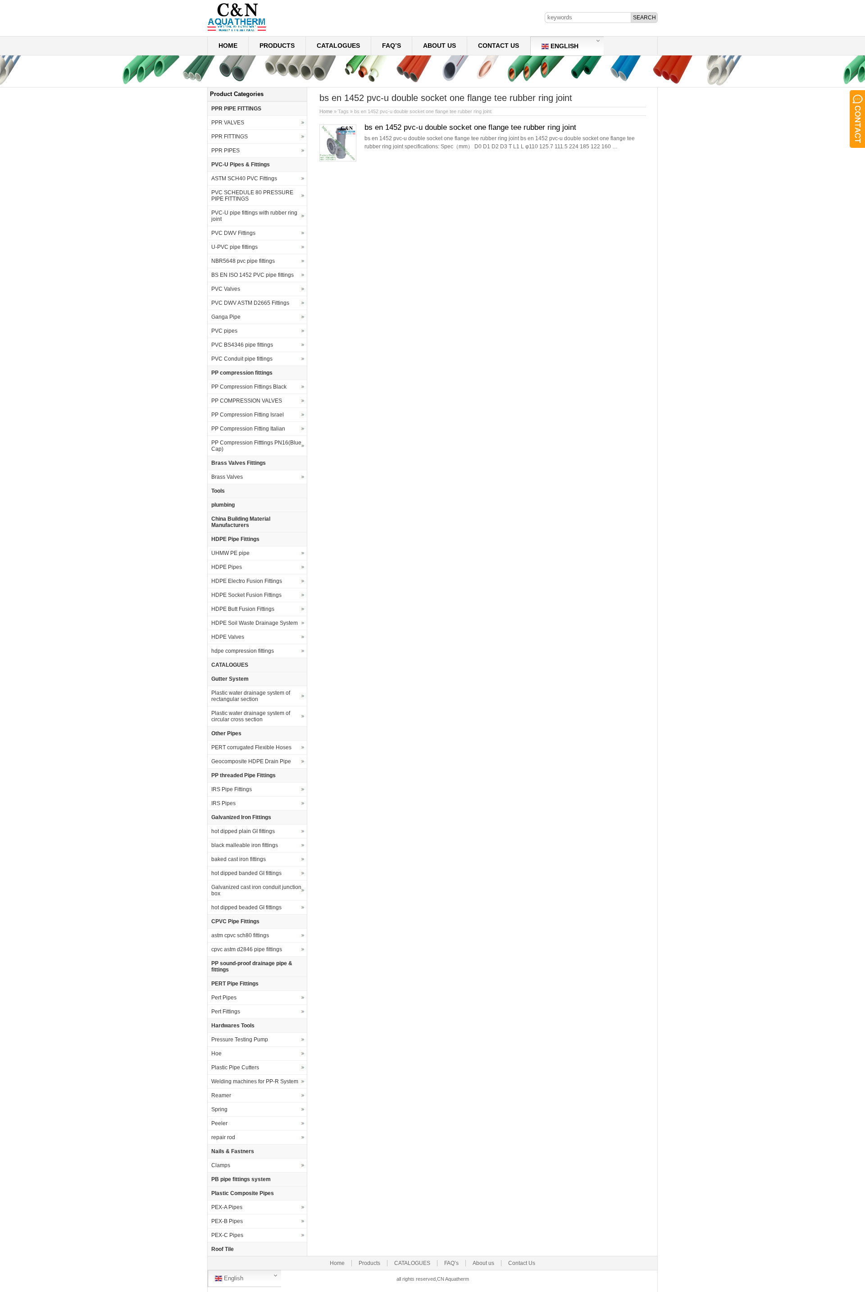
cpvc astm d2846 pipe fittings (246, 949)
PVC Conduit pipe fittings (242, 359)
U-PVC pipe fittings (234, 247)
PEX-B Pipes (227, 1221)
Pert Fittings (225, 1011)
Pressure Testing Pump (239, 1039)
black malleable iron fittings (244, 845)
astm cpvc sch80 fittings (240, 935)
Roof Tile (222, 1249)
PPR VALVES (227, 122)
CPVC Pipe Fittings (235, 921)
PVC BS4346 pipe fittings (242, 345)
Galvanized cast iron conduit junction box (256, 890)
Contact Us (498, 45)
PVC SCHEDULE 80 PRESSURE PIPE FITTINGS (252, 195)
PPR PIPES (225, 150)
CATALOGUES (338, 45)
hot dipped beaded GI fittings (246, 907)
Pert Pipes (224, 997)
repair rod (223, 1137)
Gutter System (230, 679)
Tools (218, 491)
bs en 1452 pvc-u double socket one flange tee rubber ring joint (470, 127)
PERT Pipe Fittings (235, 983)
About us (439, 45)
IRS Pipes (223, 803)
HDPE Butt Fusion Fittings (242, 609)
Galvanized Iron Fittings (241, 817)
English (563, 46)
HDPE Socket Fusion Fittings (246, 595)
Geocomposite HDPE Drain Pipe (251, 761)
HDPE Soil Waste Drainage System (254, 623)
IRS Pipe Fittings (231, 789)
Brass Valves (227, 477)
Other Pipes (226, 733)
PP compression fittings (242, 373)
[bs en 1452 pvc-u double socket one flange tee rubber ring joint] (337, 159)
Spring (219, 1109)
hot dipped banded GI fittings (246, 873)
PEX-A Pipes (226, 1207)
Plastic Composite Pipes (242, 1193)
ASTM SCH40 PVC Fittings (244, 178)
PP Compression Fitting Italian (248, 429)
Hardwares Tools (233, 1025)
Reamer (221, 1095)
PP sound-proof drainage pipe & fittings (251, 966)
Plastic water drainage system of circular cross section (250, 716)
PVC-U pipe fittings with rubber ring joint (254, 216)
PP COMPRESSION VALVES (246, 401)
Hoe (216, 1053)
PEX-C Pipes (227, 1235)
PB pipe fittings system (241, 1179)
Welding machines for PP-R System (254, 1081)
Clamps (220, 1165)
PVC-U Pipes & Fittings (240, 164)
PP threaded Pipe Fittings (243, 775)
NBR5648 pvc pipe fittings (243, 261)
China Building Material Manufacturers (240, 522)
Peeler (219, 1123)
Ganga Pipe (226, 317)
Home (228, 45)
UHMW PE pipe (230, 553)
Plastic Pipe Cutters (235, 1067)
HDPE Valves (227, 637)
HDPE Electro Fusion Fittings (246, 581)
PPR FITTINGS (229, 136)
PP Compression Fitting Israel (247, 415)
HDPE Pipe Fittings (235, 539)
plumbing (223, 505)
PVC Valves (225, 289)
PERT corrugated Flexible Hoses (251, 747)
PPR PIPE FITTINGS (236, 108)
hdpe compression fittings (242, 651)
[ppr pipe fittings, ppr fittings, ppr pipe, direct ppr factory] (236, 30)
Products (277, 45)
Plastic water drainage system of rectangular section (250, 696)
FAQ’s (391, 45)
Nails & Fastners (232, 1151)
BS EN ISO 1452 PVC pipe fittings (252, 275)
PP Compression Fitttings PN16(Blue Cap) (256, 446)
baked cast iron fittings (238, 859)
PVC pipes (224, 331)
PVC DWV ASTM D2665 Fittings (250, 303)
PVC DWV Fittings (233, 233)
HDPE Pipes (226, 567)
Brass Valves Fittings (238, 463)
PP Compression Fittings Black (249, 387)
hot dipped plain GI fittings (243, 831)
